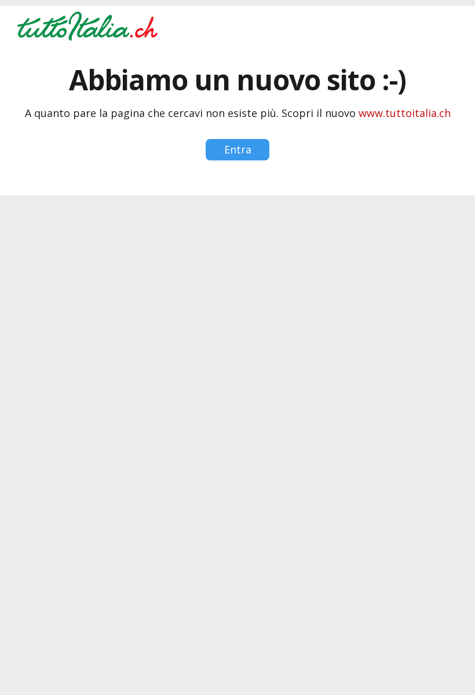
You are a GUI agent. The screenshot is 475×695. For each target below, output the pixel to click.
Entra (237, 149)
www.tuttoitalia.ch (405, 113)
